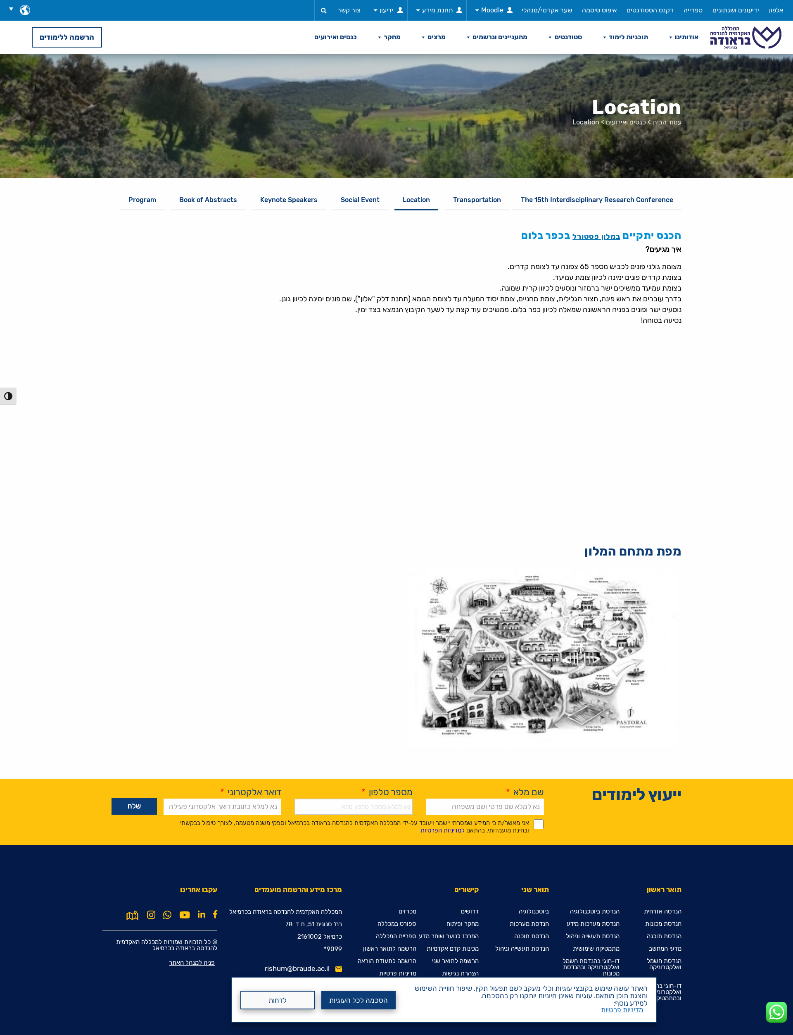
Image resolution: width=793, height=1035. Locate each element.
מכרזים (407, 912)
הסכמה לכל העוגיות (358, 1000)
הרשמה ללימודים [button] (67, 37)
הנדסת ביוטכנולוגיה (595, 912)
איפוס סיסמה (599, 10)
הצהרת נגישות (460, 974)
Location (416, 200)
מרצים (436, 37)
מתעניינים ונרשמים (499, 37)
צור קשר (349, 10)
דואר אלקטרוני (250, 792)
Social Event (360, 200)
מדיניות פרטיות (622, 1010)
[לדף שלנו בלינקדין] (201, 914)
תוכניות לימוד (628, 37)
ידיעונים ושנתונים (735, 10)
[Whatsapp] (167, 915)
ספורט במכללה (397, 924)
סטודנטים (568, 37)
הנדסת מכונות (663, 924)
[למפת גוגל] (132, 914)
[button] (14, 9)
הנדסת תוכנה (664, 936)
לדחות (277, 1000)
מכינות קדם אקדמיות (453, 949)
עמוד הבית (667, 122)
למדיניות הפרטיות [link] (442, 830)
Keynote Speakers (289, 200)
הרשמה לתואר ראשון (389, 949)
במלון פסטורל (596, 236)
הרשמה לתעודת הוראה (387, 961)
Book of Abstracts (208, 200)
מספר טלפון (387, 792)
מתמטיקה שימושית (596, 949)
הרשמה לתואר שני (455, 961)
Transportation (477, 200)
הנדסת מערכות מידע (593, 924)
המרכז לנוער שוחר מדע (449, 936)
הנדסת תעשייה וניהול (593, 936)
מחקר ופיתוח (462, 924)
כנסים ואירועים (335, 37)
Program (142, 200)
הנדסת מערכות (529, 924)
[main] (396, 544)
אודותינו (686, 37)
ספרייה (693, 10)
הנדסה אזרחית (662, 912)
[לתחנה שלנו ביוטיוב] (184, 915)
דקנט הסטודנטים (650, 10)
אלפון (776, 10)
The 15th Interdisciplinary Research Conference (597, 200)
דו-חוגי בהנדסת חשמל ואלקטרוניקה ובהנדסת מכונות (591, 967)
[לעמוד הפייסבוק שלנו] (215, 914)
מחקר (392, 37)
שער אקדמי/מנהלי (547, 10)
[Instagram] (151, 915)
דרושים (470, 912)
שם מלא (525, 792)
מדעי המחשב (665, 949)
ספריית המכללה (396, 936)
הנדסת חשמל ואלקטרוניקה (664, 964)
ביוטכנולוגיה (534, 912)
